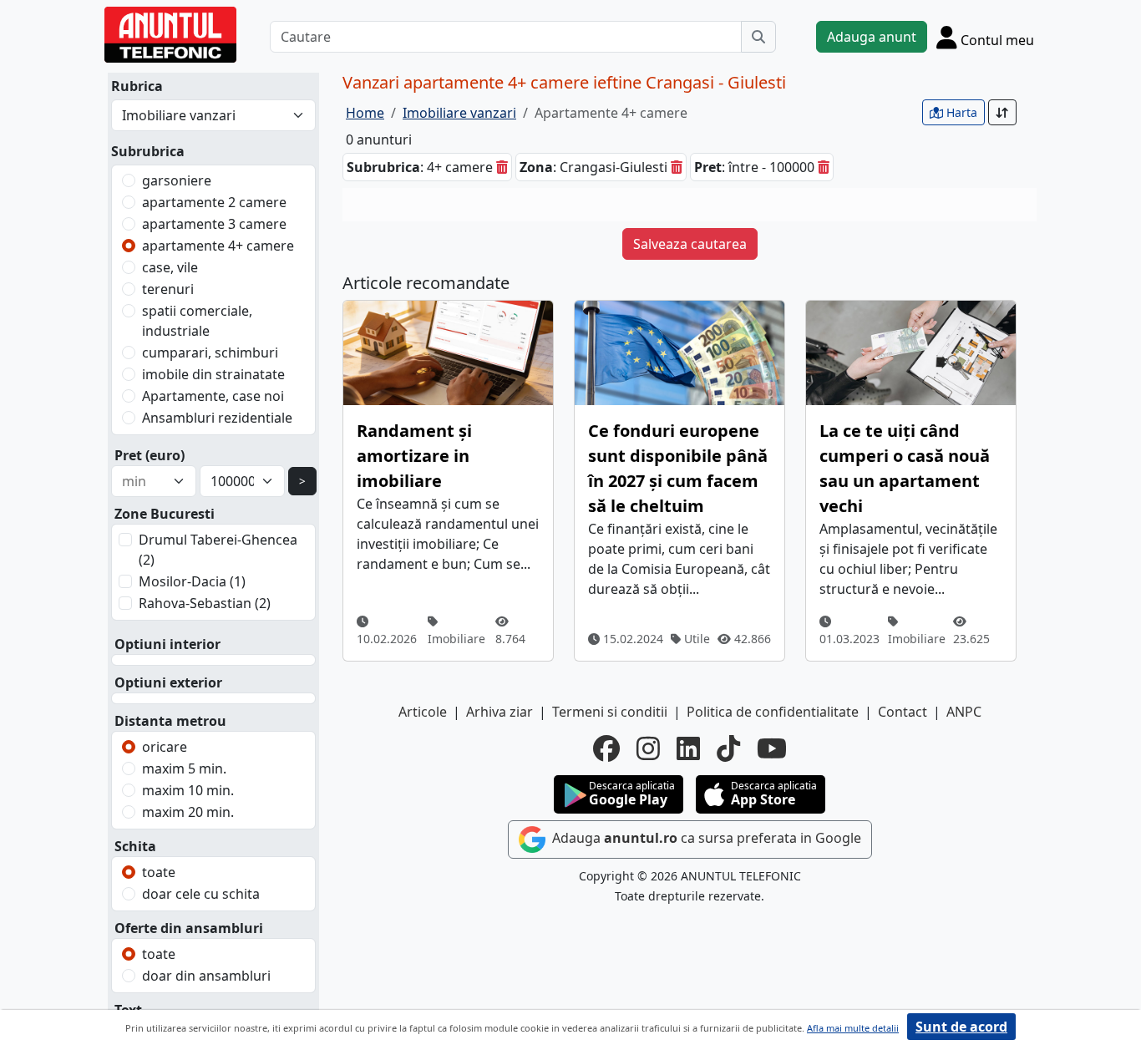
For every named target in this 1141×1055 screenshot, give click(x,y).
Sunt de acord (961, 1026)
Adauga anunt (871, 37)
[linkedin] (688, 748)
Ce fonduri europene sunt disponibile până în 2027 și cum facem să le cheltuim (678, 468)
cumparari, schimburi (210, 352)
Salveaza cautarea (690, 244)
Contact (902, 711)
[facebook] (606, 748)
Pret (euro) (149, 455)
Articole (422, 711)
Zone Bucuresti (164, 514)
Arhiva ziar (499, 711)
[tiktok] (728, 748)
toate (158, 872)
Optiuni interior (167, 644)
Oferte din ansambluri (188, 928)
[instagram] (648, 748)
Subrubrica (148, 151)
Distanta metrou (170, 721)
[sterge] (502, 167)
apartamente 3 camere (214, 224)
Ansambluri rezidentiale (217, 417)
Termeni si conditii (609, 711)
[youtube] (772, 748)
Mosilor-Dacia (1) (192, 581)
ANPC (963, 711)
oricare (164, 747)
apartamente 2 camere (214, 202)
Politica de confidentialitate (773, 711)
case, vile (170, 267)
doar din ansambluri (206, 975)
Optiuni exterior (168, 682)
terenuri (168, 289)
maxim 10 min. (188, 790)
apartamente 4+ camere (218, 245)
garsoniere (176, 180)
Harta (960, 112)
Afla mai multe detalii (853, 1028)
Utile (695, 639)
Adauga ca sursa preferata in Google (705, 838)
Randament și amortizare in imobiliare (414, 455)
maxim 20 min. (188, 812)
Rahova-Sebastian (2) (205, 603)
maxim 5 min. (184, 768)
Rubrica (137, 86)
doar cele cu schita (201, 894)
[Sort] (1002, 112)
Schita (135, 846)
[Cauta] (758, 37)
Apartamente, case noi (213, 396)
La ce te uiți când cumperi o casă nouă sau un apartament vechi (904, 468)
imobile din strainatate (213, 374)
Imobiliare (456, 639)
